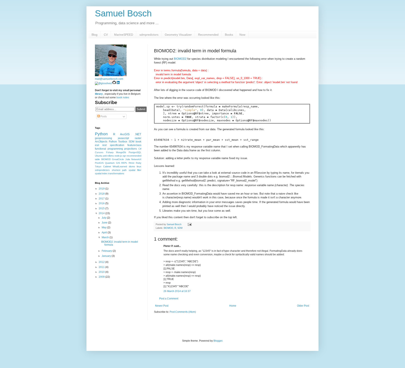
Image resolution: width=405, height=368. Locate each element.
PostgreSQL (135, 152)
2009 (102, 276)
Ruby (138, 163)
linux (139, 166)
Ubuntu (98, 155)
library (99, 93)
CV (106, 34)
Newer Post (161, 305)
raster (138, 138)
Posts (103, 116)
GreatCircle (118, 159)
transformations (116, 173)
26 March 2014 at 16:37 (177, 291)
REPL (124, 163)
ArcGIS (125, 134)
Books (229, 34)
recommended (134, 155)
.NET (138, 134)
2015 (102, 208)
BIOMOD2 (180, 58)
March (105, 237)
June (105, 222)
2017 (102, 198)
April (105, 232)
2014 (102, 213)
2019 (102, 188)
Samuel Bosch (123, 13)
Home (232, 305)
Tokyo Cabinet (103, 166)
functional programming (109, 148)
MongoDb (121, 152)
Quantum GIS (112, 163)
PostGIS (99, 163)
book (138, 141)
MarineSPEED (123, 34)
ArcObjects (101, 141)
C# (139, 148)
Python (101, 134)
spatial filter (135, 170)
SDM (179, 228)
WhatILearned (120, 166)
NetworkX (136, 159)
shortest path (119, 170)
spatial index (101, 173)
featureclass (134, 145)
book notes (122, 97)
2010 (102, 272)
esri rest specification (109, 145)
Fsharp (109, 152)
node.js (118, 155)
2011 (102, 267)
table (97, 159)
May (104, 227)
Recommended (208, 34)
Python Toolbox (118, 141)
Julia (127, 159)
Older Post (303, 305)
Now (242, 34)
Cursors (99, 152)
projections (130, 148)
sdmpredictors (148, 34)
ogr (124, 155)
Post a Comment (168, 298)
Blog (94, 34)
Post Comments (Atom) (183, 311)
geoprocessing (103, 138)
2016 (102, 203)
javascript (123, 138)
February (107, 250)
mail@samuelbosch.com (109, 78)
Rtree (131, 163)
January (107, 255)
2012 (102, 262)
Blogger (217, 340)
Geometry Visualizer (178, 34)
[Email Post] (189, 224)
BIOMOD (168, 228)
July (104, 217)
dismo (132, 166)
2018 (102, 193)
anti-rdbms (108, 155)
